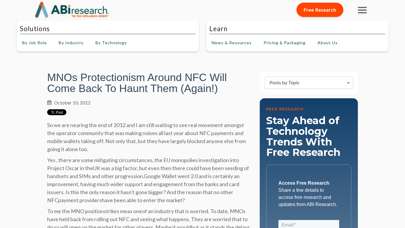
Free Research (320, 9)
